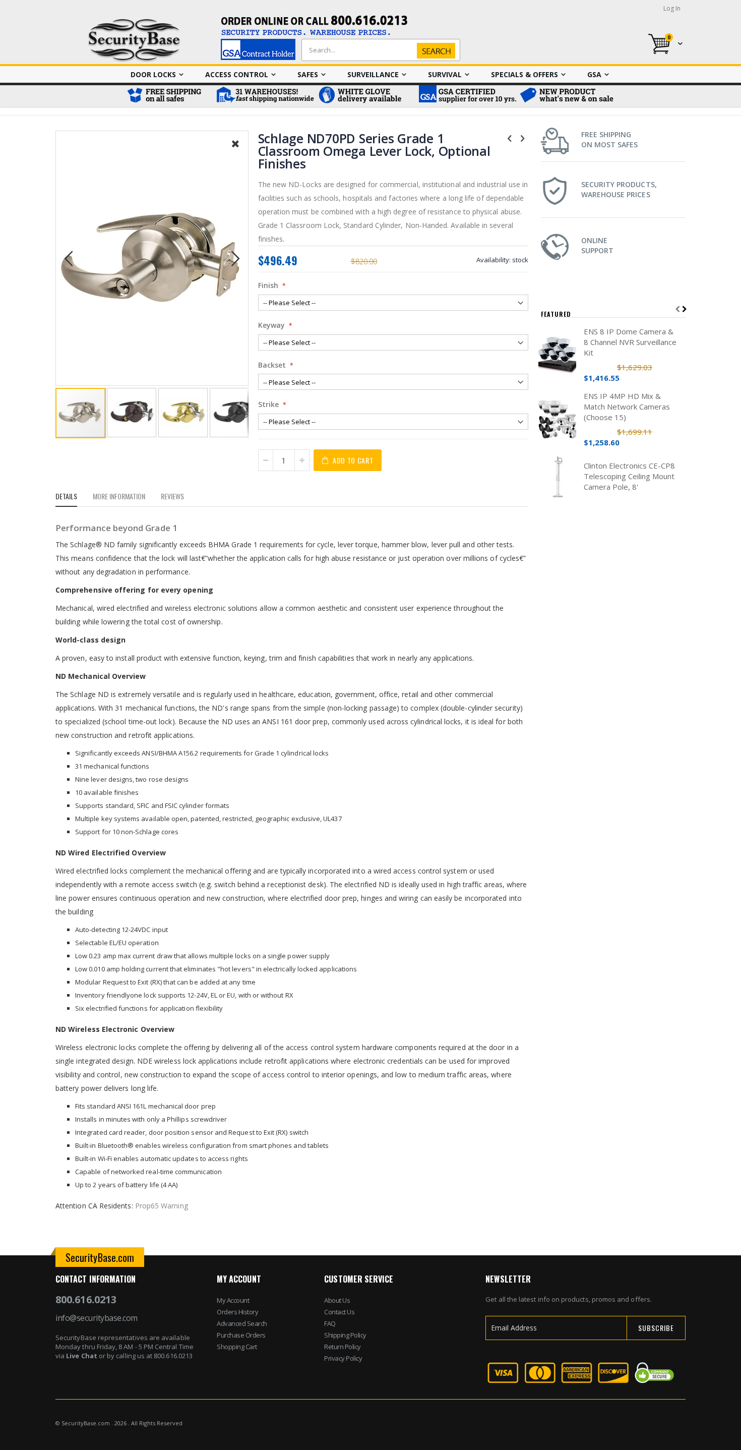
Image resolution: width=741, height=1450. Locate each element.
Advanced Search (242, 1323)
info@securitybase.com (96, 1317)
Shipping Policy (345, 1335)
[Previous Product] (509, 138)
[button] (235, 151)
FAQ (330, 1323)
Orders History (237, 1311)
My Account (233, 1300)
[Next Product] (522, 138)
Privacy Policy (343, 1358)
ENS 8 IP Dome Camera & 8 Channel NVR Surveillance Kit (630, 342)
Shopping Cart (237, 1346)
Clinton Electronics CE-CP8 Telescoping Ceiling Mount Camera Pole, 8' (629, 476)
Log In (672, 8)
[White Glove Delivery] (365, 96)
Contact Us (339, 1311)
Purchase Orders (241, 1335)
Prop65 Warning (161, 1205)
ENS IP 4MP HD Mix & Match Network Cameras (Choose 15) (627, 406)
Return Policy (342, 1346)
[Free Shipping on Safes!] (169, 96)
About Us (337, 1300)
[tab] (73, 498)
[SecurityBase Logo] (134, 41)
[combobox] (378, 49)
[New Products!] (567, 96)
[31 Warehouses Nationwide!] (264, 96)
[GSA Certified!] (466, 96)
